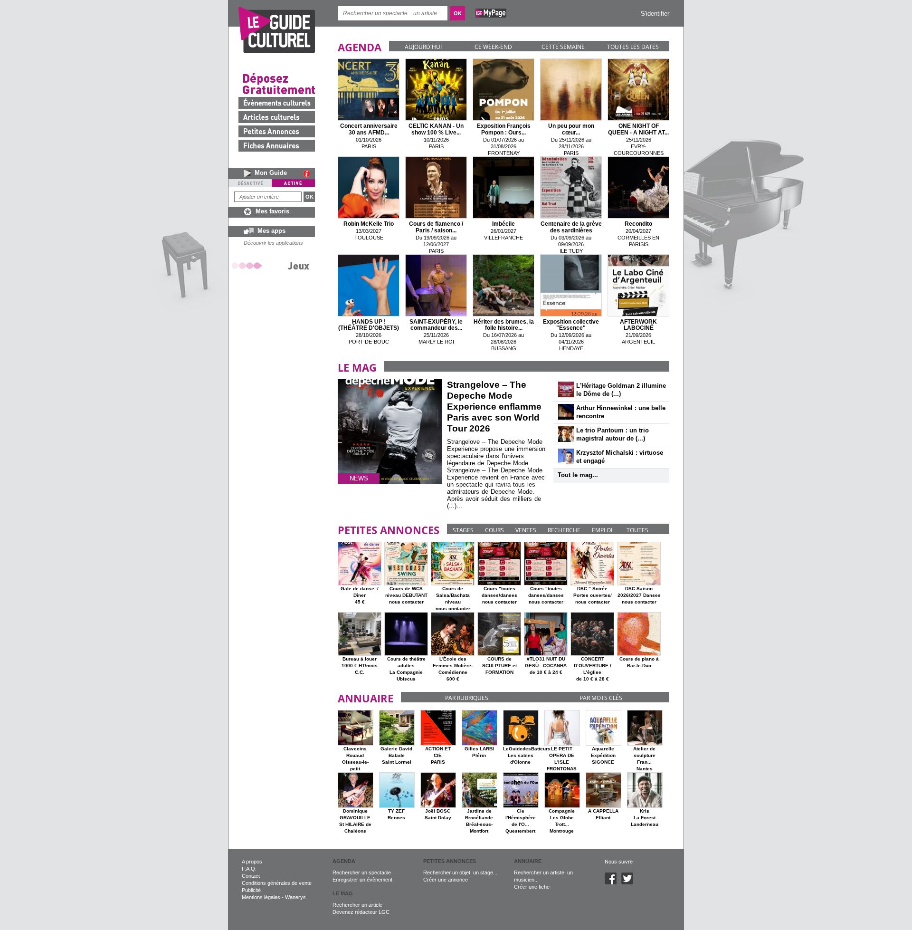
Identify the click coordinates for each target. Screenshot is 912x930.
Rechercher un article (357, 905)
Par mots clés (601, 698)
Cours (494, 530)
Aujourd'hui (423, 47)
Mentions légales (261, 897)
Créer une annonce (445, 879)
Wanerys (295, 897)
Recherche (564, 530)
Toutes (637, 530)
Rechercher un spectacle (361, 872)
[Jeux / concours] (272, 265)
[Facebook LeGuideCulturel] (613, 882)
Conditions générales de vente (277, 883)
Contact (251, 876)
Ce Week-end (493, 47)
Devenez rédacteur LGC (361, 912)
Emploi (602, 530)
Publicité (251, 890)
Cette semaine (563, 47)
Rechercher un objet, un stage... (460, 872)
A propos (252, 861)
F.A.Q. (249, 869)
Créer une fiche (532, 887)
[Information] (309, 173)
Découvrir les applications (273, 243)
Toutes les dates (633, 47)
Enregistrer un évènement (362, 879)
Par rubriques (466, 698)
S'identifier (655, 13)
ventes (525, 530)
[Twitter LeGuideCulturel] (629, 882)
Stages (463, 530)
